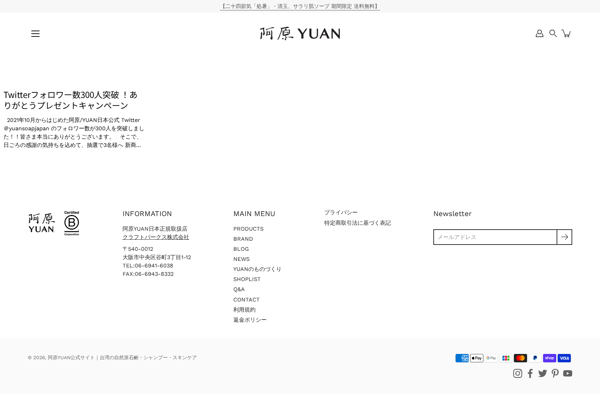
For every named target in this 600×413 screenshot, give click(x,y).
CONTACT (246, 299)
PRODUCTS (248, 228)
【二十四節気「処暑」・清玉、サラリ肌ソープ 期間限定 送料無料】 (300, 6)
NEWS (241, 259)
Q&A (239, 289)
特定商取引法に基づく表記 (357, 223)
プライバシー (341, 212)
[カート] (566, 33)
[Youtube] (567, 373)
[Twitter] (542, 373)
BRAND (243, 239)
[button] (553, 33)
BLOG (241, 249)
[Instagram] (517, 373)
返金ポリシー (250, 319)
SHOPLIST (247, 279)
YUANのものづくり (257, 269)
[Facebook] (530, 373)
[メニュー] (35, 33)
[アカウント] (539, 33)
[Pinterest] (555, 373)
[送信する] (564, 237)
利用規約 (244, 309)
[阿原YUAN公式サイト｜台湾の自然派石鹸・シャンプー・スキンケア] (300, 33)
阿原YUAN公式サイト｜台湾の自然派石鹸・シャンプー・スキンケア (122, 357)
